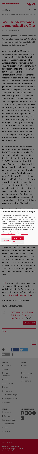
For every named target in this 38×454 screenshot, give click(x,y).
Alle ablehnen (17, 238)
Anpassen (6, 240)
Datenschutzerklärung (8, 234)
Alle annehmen (18, 242)
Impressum (24, 234)
